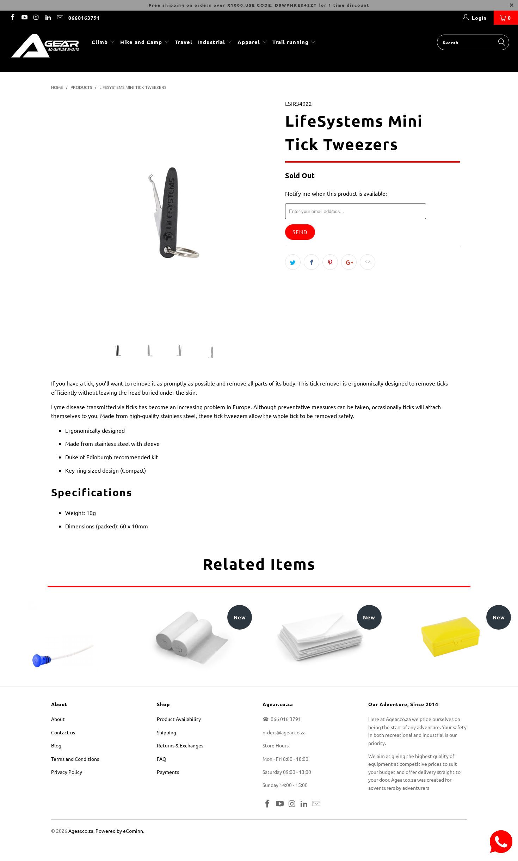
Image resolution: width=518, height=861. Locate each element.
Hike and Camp (141, 42)
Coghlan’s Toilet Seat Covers (322, 636)
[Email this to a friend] (367, 262)
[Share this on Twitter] (293, 262)
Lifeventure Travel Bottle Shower (63, 636)
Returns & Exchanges (180, 745)
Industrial (211, 42)
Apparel (249, 42)
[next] (265, 218)
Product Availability (179, 719)
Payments (168, 772)
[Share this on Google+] (349, 262)
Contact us (63, 732)
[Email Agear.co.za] (59, 17)
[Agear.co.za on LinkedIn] (47, 17)
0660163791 (84, 17)
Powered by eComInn (119, 830)
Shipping (166, 732)
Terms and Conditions (75, 759)
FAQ (161, 759)
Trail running (291, 42)
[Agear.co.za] (45, 48)
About (58, 719)
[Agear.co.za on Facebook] (12, 17)
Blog (56, 745)
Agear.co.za (80, 830)
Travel (183, 42)
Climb (101, 42)
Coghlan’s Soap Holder (452, 636)
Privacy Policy (66, 772)
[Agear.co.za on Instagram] (35, 17)
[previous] (63, 218)
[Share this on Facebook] (311, 262)
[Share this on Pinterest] (330, 262)
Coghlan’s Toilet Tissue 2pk (193, 636)
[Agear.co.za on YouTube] (24, 17)
